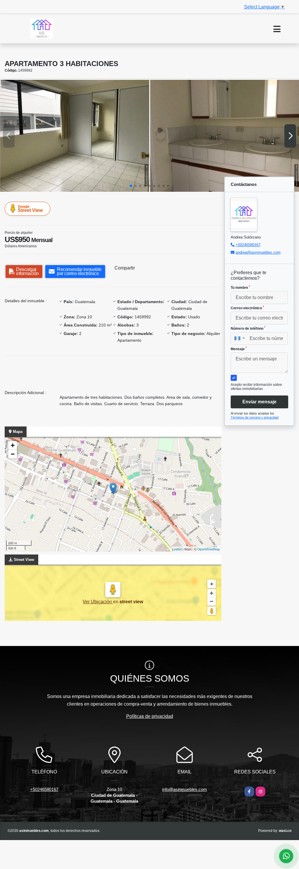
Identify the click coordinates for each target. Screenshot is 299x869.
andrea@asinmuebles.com (258, 252)
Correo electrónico (247, 307)
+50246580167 (248, 245)
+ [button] (13, 445)
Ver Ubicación (98, 601)
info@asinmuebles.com (184, 789)
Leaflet (177, 549)
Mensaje (239, 348)
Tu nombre (240, 287)
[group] (74, 136)
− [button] (13, 454)
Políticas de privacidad (149, 716)
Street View (30, 209)
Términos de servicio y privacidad (255, 417)
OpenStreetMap (208, 549)
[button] (131, 186)
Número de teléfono (248, 328)
